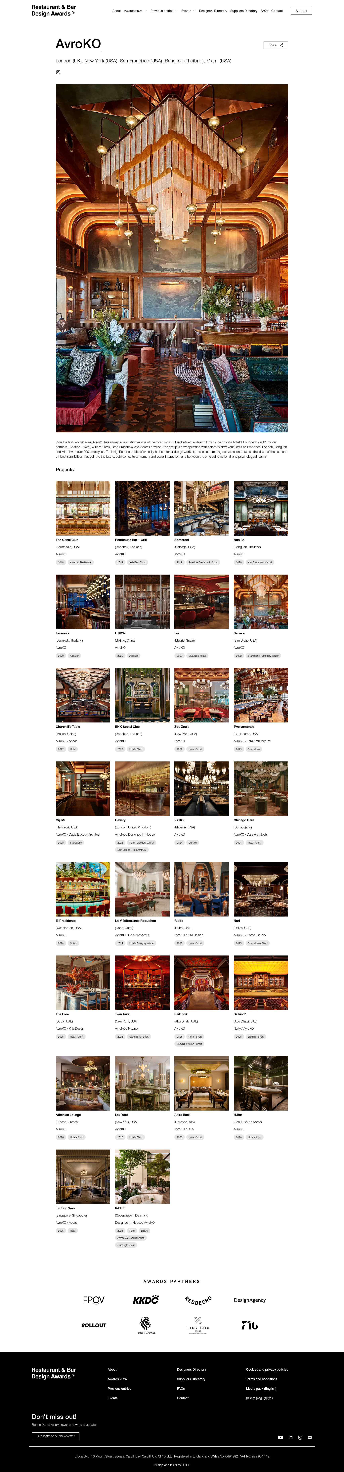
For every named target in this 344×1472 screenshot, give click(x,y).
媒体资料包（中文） (260, 1398)
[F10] (249, 1325)
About (116, 11)
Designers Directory (213, 11)
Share (273, 45)
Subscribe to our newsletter (55, 1436)
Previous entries (161, 11)
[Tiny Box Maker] (198, 1325)
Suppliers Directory (243, 11)
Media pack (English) (261, 1389)
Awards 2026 (133, 11)
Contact (277, 11)
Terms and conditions (261, 1379)
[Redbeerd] (198, 1300)
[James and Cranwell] (146, 1325)
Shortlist (301, 11)
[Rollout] (94, 1325)
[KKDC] (146, 1300)
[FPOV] (94, 1300)
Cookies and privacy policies (267, 1370)
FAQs (264, 11)
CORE (186, 1465)
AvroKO (78, 45)
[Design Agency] (250, 1300)
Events (186, 11)
